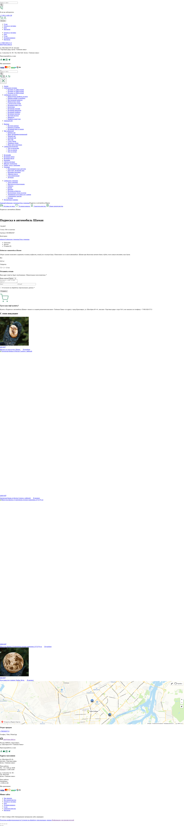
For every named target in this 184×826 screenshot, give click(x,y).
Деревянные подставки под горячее (19, 194)
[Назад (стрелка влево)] (1, 825)
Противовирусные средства (17, 169)
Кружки (10, 198)
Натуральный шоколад (15, 100)
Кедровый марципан (14, 110)
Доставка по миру (9, 206)
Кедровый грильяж (14, 108)
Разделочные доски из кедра (17, 193)
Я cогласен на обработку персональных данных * (18, 288)
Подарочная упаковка (11, 200)
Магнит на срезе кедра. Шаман (10, 349)
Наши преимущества (56, 206)
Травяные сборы (13, 143)
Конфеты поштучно (14, 119)
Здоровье (7, 167)
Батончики (11, 107)
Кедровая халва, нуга (14, 105)
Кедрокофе (7, 155)
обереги (2, 239)
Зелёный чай (12, 138)
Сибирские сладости (10, 95)
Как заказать (8, 798)
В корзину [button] (36, 498)
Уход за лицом (12, 150)
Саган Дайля (12, 141)
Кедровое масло (9, 158)
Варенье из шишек (14, 127)
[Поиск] (1, 5)
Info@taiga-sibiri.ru (6, 44)
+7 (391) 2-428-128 (6, 15)
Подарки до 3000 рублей (16, 93)
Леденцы (11, 177)
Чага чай (10, 139)
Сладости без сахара (14, 103)
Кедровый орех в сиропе (16, 129)
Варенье (6, 124)
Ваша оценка (4, 278)
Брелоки (10, 189)
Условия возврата (9, 38)
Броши (10, 187)
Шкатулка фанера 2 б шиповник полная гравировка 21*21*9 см (21, 646)
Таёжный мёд (8, 121)
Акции (6, 86)
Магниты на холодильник (16, 184)
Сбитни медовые (9, 162)
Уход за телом (12, 151)
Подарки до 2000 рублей (16, 91)
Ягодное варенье (13, 126)
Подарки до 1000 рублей (16, 89)
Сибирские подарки (10, 88)
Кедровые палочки (14, 114)
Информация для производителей (63, 820)
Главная (2, 203)
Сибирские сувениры (11, 180)
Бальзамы (7, 160)
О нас (6, 24)
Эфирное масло (13, 174)
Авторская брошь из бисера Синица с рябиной (15, 498)
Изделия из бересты (14, 191)
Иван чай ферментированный (17, 134)
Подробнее (26, 349)
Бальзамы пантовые (14, 172)
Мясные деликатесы (10, 163)
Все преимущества (10, 800)
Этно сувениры (13, 182)
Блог (5, 27)
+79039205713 (4, 731)
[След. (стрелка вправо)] (2, 825)
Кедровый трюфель (14, 112)
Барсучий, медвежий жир (16, 170)
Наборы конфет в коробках (16, 98)
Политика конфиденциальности (10, 820)
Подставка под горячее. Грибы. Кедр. (12, 680)
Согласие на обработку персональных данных (36, 820)
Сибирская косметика (11, 146)
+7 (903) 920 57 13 (6, 43)
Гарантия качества (40, 206)
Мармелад (11, 117)
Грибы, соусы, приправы (12, 165)
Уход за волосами (13, 148)
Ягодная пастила (13, 115)
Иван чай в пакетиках (15, 145)
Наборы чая (11, 132)
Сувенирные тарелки (15, 196)
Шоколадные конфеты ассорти (18, 96)
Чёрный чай (12, 136)
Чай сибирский (9, 131)
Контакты (7, 29)
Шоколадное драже (14, 102)
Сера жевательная (13, 175)
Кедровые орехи (9, 156)
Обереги (10, 186)
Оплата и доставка (10, 26)
